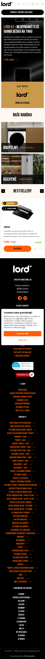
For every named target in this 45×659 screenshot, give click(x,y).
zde (23, 327)
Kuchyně (9, 179)
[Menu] (42, 4)
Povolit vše (22, 333)
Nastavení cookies (23, 356)
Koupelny (10, 147)
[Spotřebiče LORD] (6, 4)
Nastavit (22, 340)
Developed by (17, 656)
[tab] (18, 21)
